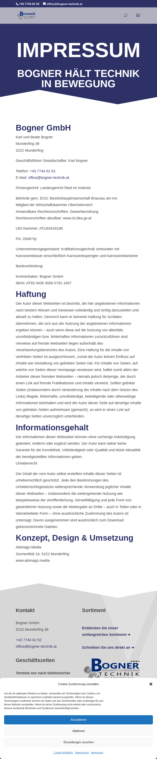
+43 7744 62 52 (42, 171)
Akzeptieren (78, 719)
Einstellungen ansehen (79, 742)
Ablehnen (78, 731)
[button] (151, 684)
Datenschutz (82, 752)
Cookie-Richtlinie (63, 752)
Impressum (97, 752)
